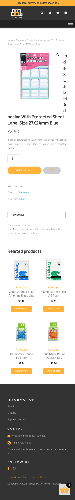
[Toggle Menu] (70, 23)
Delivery (12, 413)
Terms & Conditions (18, 477)
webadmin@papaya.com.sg (28, 436)
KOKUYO (20, 199)
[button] (52, 170)
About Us (13, 406)
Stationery (21, 40)
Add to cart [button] (21, 308)
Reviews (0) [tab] (18, 215)
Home (10, 40)
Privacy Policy (39, 477)
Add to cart (24, 170)
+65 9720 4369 (22, 443)
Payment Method (17, 419)
